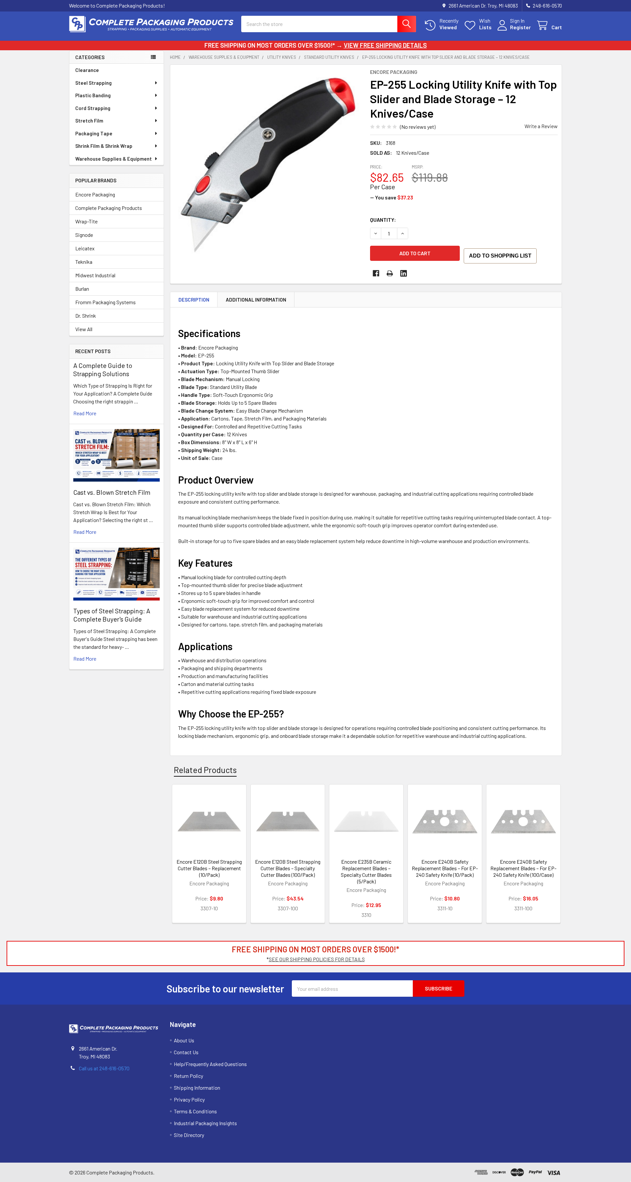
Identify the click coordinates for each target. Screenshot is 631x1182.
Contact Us (186, 1052)
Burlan (82, 288)
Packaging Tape (93, 133)
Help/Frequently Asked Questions (210, 1064)
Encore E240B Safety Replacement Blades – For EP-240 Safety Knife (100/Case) (523, 868)
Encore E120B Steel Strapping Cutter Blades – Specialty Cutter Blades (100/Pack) (287, 868)
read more (84, 413)
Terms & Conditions (195, 1111)
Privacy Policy (189, 1099)
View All (83, 329)
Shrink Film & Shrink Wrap (103, 146)
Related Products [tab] (205, 770)
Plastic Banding (93, 95)
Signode (84, 235)
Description (193, 300)
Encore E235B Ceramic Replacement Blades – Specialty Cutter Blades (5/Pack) (366, 871)
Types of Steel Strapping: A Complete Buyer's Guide (111, 615)
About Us (184, 1040)
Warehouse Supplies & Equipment (113, 159)
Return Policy (188, 1076)
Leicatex (85, 248)
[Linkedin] (403, 273)
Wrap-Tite (86, 221)
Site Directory (189, 1135)
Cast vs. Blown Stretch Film (112, 492)
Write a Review (541, 126)
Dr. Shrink (85, 315)
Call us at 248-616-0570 (104, 1068)
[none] (268, 163)
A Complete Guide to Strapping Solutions (102, 369)
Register (520, 27)
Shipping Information (197, 1087)
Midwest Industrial (95, 275)
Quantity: (383, 219)
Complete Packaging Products (108, 208)
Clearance (87, 70)
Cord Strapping (92, 108)
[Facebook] (376, 273)
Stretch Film (89, 121)
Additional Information (256, 300)
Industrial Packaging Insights (205, 1123)
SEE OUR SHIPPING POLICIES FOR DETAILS (317, 959)
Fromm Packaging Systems (105, 302)
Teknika (83, 262)
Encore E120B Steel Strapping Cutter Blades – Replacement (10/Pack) (209, 868)
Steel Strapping (93, 83)
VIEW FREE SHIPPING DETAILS (385, 45)
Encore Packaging (95, 194)
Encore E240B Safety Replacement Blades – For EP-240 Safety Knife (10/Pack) (445, 868)
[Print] (390, 273)
